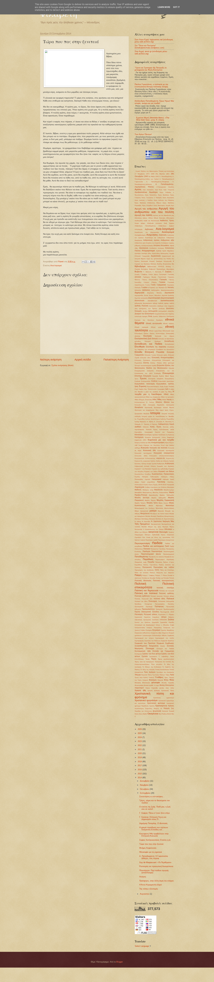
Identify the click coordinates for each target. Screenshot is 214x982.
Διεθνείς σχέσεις (163, 303)
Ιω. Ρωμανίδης (140, 419)
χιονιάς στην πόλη (166, 688)
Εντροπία (160, 365)
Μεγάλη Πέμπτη (150, 500)
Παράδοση (148, 559)
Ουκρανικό (170, 535)
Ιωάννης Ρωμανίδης (167, 419)
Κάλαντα (145, 427)
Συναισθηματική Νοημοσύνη (146, 646)
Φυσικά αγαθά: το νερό (151, 685)
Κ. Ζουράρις (158, 421)
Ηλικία (164, 399)
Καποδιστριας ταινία (166, 429)
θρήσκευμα (157, 407)
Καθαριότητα (163, 424)
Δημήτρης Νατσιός (154, 293)
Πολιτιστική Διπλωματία (166, 601)
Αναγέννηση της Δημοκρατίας (147, 232)
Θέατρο (167, 402)
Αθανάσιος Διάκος (141, 218)
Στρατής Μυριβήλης (167, 630)
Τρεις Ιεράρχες (150, 672)
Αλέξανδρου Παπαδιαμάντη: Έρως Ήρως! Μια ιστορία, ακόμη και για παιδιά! (154, 102)
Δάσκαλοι (138, 290)
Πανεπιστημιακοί (168, 554)
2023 (140, 741)
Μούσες (147, 516)
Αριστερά (138, 253)
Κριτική (171, 461)
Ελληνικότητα (156, 360)
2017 (140, 765)
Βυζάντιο (138, 272)
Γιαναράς (163, 279)
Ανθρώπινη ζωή (140, 243)
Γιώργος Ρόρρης (150, 282)
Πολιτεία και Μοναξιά (148, 578)
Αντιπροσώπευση (147, 245)
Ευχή (136, 389)
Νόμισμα (165, 527)
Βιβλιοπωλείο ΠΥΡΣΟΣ (155, 266)
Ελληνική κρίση (162, 355)
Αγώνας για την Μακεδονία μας (163, 215)
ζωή (166, 389)
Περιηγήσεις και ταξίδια (163, 567)
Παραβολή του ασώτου (156, 557)
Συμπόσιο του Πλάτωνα (152, 640)
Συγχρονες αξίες (156, 633)
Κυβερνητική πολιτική (142, 466)
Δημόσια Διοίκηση (168, 295)
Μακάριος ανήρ (148, 490)
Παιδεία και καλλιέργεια (153, 546)
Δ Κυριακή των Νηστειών (156, 287)
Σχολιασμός (153, 656)
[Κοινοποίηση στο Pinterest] (94, 261)
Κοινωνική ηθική (141, 456)
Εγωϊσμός (159, 320)
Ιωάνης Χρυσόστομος (152, 419)
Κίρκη (167, 442)
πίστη (157, 570)
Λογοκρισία (170, 484)
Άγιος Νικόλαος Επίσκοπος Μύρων (148, 203)
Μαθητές (138, 490)
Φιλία (171, 680)
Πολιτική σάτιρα (168, 596)
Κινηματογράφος (158, 442)
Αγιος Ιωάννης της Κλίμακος (164, 200)
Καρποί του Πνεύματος (164, 432)
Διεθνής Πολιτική (141, 306)
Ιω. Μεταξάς (170, 416)
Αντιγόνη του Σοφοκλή (153, 243)
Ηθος (154, 399)
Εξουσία (171, 368)
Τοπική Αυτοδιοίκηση (162, 669)
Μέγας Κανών (163, 503)
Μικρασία (161, 511)
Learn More (164, 7)
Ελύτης (146, 363)
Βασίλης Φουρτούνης (164, 264)
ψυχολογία (157, 711)
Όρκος (163, 535)
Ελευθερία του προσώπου (165, 349)
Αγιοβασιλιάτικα (141, 192)
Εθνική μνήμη (156, 327)
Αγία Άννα (158, 190)
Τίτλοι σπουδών (156, 664)
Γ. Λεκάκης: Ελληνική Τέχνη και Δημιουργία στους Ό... (152, 818)
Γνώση (147, 285)
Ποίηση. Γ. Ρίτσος (161, 575)
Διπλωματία (153, 311)
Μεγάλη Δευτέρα (142, 498)
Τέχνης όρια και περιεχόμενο (144, 661)
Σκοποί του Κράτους (142, 622)
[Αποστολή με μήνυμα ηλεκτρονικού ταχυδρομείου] (83, 261)
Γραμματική (161, 285)
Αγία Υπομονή (168, 190)
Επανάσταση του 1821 (144, 373)
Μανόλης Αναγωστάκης (160, 492)
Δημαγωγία (139, 293)
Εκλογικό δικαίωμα (153, 341)
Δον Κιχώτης (169, 314)
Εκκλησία (148, 336)
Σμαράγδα (155, 622)
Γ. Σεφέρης (167, 272)
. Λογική (137, 171)
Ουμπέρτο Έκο (140, 537)
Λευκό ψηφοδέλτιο (148, 482)
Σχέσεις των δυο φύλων (151, 654)
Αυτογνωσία (167, 261)
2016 (140, 769)
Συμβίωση (170, 635)
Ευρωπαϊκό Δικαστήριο (166, 381)
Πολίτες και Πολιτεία (162, 578)
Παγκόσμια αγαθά (151, 540)
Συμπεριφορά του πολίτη (164, 638)
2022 (140, 745)
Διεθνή (172, 303)
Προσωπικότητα (148, 609)
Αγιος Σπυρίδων (147, 205)
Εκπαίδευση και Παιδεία (148, 344)
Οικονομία (163, 532)
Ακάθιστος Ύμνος (167, 220)
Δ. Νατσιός (169, 287)
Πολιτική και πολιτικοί (146, 593)
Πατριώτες (158, 562)
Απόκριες (161, 248)
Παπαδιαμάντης (141, 556)
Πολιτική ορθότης (166, 593)
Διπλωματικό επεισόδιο (166, 311)
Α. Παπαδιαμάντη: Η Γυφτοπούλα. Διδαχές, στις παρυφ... (153, 857)
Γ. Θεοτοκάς (157, 272)
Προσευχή (149, 606)
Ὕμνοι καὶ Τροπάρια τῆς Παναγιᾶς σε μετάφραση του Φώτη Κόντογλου (151, 69)
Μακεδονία (158, 490)
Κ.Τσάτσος (153, 424)
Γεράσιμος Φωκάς (149, 277)
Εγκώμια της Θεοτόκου (144, 320)
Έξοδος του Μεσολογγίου (157, 368)
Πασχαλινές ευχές (141, 562)
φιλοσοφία (155, 682)
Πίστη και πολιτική (141, 572)
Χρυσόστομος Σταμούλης (143, 708)
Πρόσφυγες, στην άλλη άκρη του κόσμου (156, 881)
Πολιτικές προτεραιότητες (163, 580)
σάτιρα (163, 617)
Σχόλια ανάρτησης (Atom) (62, 365)
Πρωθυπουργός (168, 609)
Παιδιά (172, 546)
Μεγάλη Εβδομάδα (158, 498)
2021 (140, 749)
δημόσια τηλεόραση (141, 298)
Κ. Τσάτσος (145, 424)
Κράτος (153, 461)
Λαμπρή (147, 479)
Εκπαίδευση (169, 341)
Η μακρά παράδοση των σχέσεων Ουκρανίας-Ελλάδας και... (153, 828)
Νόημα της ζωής (154, 527)
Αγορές (168, 205)
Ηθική (166, 394)
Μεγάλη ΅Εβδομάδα (167, 495)
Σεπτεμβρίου (145, 793)
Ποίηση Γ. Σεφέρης (148, 575)
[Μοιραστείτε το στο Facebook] (91, 261)
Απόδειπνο (153, 248)
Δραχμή (144, 316)
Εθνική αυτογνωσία (154, 323)
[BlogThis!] (85, 261)
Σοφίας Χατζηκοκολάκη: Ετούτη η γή (154, 840)
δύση (150, 316)
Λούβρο (147, 487)
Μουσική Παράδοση (157, 516)
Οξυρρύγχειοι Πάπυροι (142, 535)
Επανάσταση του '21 (165, 371)
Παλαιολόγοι (139, 549)
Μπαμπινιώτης (169, 516)
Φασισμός (153, 680)
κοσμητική (146, 461)
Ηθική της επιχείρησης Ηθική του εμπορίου (160, 397)
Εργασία (155, 376)
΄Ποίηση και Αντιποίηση (166, 171)
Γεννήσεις (171, 274)
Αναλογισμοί (168, 232)
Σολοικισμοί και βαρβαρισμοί (145, 625)
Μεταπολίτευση (169, 508)
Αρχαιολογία (156, 256)
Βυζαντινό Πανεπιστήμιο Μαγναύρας (161, 269)
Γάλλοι (150, 274)
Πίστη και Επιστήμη (167, 570)
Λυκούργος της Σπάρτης (159, 487)
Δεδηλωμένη (155, 290)
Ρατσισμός (139, 614)
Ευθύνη (154, 381)
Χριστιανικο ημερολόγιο (163, 697)
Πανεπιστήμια (156, 551)
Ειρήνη (146, 333)
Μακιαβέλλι (138, 492)
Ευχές (162, 386)
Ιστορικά (164, 413)
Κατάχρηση (139, 437)
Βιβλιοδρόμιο (140, 266)
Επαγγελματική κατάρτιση (144, 371)
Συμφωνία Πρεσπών (167, 640)
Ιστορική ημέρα (147, 416)
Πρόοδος (171, 604)
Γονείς (153, 285)
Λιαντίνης (161, 482)
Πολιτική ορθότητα (142, 596)
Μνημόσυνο (145, 513)
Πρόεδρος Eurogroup (143, 604)
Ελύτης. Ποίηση (156, 363)
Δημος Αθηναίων (155, 295)
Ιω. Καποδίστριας (159, 416)
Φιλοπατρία (146, 682)
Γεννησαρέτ (163, 274)
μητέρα (153, 510)
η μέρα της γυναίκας (151, 392)
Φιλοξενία (138, 682)
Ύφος (166, 677)
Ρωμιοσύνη (162, 614)
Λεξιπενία (166, 479)
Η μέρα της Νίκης (165, 392)
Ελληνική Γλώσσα (154, 352)
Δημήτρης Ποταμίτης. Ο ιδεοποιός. (153, 823)
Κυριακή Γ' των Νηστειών (143, 469)
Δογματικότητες (160, 314)
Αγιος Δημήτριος (168, 197)
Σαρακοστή (138, 617)
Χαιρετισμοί (139, 688)
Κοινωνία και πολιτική (158, 448)
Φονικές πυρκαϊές (168, 682)
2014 (140, 777)
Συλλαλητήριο (147, 635)
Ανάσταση (163, 235)
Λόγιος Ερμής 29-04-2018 (157, 484)
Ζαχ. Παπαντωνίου (150, 389)
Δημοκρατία (169, 293)
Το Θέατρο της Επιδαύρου (151, 667)
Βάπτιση (153, 264)
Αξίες (136, 248)
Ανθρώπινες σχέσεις (151, 240)
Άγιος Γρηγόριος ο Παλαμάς (152, 197)
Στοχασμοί (156, 630)
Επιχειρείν (147, 376)
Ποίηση (138, 575)
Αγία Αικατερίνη (148, 190)
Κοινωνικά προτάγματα (143, 453)
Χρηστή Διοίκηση (153, 690)
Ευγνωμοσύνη (145, 381)
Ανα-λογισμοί (56, 265)
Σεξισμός (171, 617)
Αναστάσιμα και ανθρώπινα (155, 237)
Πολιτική (140, 583)
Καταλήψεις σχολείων (151, 435)
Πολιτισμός (152, 601)
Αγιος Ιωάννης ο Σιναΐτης (144, 200)
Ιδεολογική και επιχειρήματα (144, 410)
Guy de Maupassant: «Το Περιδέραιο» (155, 862)
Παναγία (146, 549)
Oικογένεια (152, 713)
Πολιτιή (171, 578)
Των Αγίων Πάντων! (143, 134)
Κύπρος (153, 466)
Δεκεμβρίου (145, 781)
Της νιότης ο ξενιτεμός (148, 889)
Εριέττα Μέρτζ (164, 376)
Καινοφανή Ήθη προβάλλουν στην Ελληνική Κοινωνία (154, 835)
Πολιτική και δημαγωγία (146, 590)
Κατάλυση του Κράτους (166, 435)
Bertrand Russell (168, 711)
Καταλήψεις (139, 435)
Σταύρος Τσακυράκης (154, 627)
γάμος (156, 274)
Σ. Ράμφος (170, 614)
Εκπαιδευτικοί (169, 344)
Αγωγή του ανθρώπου (146, 208)
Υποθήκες (159, 677)
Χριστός (152, 706)
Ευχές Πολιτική (169, 386)
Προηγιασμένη (160, 604)
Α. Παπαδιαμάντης (165, 176)
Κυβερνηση (161, 463)
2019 (140, 757)
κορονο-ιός (160, 458)
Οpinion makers (140, 540)
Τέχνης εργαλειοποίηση (166, 659)
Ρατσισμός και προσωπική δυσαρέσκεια (156, 866)
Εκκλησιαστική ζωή (143, 338)
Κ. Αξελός (150, 421)
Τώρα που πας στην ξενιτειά (151, 844)
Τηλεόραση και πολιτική (163, 661)
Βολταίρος (144, 269)
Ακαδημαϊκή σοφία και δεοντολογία (147, 220)
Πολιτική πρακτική (157, 596)
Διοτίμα (145, 311)
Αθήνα (150, 218)
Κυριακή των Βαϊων (166, 471)
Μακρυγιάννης (147, 492)
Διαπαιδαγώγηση (167, 300)
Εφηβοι (141, 389)
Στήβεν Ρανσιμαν (146, 630)
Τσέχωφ (138, 675)
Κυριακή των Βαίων (151, 471)
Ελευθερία (140, 346)
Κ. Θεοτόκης (167, 421)
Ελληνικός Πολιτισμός (142, 360)
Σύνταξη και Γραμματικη (163, 651)
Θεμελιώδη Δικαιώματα (165, 405)
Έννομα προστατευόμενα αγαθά (145, 365)
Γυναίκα (144, 287)
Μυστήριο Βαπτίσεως (142, 519)
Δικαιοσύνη (152, 306)
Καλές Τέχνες (155, 427)
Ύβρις (167, 675)
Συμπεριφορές (139, 640)
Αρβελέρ (158, 251)
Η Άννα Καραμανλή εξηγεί (150, 885)
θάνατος (159, 402)
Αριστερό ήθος (146, 253)
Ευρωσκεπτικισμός (153, 386)
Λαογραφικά (156, 479)
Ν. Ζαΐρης (138, 521)
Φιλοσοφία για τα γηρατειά (150, 852)
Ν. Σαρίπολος (156, 521)
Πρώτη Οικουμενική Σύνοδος (147, 612)
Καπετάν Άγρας (152, 429)
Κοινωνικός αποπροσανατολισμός (162, 456)
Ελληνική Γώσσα (150, 355)
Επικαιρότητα (168, 373)
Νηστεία (144, 527)
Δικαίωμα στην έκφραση (165, 306)
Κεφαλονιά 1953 (140, 440)
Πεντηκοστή (147, 567)
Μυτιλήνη (158, 519)
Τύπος (150, 675)
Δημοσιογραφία (154, 298)
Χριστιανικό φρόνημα (156, 703)
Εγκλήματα (170, 316)
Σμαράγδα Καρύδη (167, 622)
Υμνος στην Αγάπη (141, 677)
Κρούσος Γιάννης (140, 463)
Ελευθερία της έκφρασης (156, 347)
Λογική (145, 484)
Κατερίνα (148, 437)
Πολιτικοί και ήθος (141, 601)
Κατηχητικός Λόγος (159, 437)
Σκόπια (171, 619)
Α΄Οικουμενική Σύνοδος (165, 187)
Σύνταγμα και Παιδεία (165, 648)
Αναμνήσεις (152, 235)
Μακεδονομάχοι (169, 490)
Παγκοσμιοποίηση (142, 543)
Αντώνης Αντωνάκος (161, 245)
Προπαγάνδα (139, 606)
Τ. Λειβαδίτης (163, 656)
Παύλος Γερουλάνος (150, 565)
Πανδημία (146, 551)
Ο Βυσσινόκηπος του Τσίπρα (153, 529)
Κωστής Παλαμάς (141, 477)
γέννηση (138, 277)
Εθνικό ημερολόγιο (155, 331)
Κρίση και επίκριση (162, 461)
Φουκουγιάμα (139, 685)
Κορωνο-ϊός (139, 461)
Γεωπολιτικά (162, 277)
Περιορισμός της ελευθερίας (144, 570)
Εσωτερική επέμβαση (155, 378)
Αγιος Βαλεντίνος (151, 195)
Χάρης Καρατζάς (151, 688)
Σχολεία (145, 656)
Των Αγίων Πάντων (158, 675)
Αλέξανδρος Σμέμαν (166, 226)
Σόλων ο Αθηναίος (162, 625)
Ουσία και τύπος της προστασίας (158, 537)
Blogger (119, 962)
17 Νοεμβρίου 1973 (142, 174)
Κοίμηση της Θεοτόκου (152, 445)
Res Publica (163, 714)
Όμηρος (171, 532)
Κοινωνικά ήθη (149, 450)
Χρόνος (171, 706)
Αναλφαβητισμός (140, 235)
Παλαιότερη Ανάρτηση (116, 359)
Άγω (172, 205)
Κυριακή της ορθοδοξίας (160, 469)
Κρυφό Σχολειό (152, 463)
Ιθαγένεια (146, 413)
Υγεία (172, 675)
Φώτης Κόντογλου (167, 685)
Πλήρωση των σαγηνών (165, 572)
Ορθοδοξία (155, 535)
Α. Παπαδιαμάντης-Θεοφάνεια (157, 181)
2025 (140, 733)
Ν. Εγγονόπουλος (168, 519)
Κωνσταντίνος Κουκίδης (143, 474)
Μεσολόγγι (170, 505)
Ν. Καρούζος (146, 521)
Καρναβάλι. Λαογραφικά (144, 432)
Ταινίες (147, 659)
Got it (176, 7)
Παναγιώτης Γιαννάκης (158, 549)
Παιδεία (157, 543)
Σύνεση (162, 646)
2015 (140, 774)
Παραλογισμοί (160, 559)
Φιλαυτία (160, 680)
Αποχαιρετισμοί (148, 251)
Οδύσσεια (168, 529)
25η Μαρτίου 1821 (162, 174)
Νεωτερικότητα (156, 524)
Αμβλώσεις (149, 229)
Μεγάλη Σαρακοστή (165, 500)
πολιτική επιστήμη (165, 588)
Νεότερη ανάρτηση (51, 359)
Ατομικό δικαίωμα (155, 261)
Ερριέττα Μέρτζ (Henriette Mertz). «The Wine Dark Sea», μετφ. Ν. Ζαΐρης (152, 119)
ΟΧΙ (172, 537)
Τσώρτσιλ (144, 675)
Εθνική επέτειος (168, 323)
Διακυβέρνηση (152, 300)
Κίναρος (137, 442)
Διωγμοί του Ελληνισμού (144, 314)
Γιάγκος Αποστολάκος (150, 279)
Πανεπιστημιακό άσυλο (151, 554)
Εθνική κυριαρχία (141, 327)
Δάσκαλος (146, 290)
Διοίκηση (162, 308)
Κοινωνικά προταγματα (166, 450)
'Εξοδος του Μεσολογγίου (149, 171)
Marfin (145, 714)
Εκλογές (155, 338)
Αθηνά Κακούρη (159, 218)
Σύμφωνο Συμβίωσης (165, 643)
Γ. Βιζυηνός (147, 272)
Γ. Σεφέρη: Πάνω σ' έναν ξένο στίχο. (154, 813)
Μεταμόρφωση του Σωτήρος (145, 508)
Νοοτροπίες (138, 529)
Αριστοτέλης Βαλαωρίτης (160, 253)
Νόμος (172, 527)
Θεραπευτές (148, 407)
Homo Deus (139, 714)
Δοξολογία (138, 316)
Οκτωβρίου (145, 789)
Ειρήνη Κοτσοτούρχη (157, 333)
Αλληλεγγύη (138, 229)
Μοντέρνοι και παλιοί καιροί (159, 513)
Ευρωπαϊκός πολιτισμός (145, 384)
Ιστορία (155, 413)
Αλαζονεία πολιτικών (154, 223)
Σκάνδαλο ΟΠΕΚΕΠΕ (159, 620)
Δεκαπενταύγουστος (167, 290)
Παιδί (167, 546)
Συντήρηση (138, 654)
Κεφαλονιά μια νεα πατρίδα (161, 440)
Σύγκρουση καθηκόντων (143, 633)
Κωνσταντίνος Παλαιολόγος (163, 474)
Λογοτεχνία (139, 487)
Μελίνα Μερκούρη (156, 505)
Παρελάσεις (170, 559)
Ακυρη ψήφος (140, 223)
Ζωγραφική (161, 389)
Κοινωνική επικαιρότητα (164, 453)
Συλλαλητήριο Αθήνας (159, 635)
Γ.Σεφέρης (144, 274)
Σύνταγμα (150, 648)
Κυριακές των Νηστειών (165, 466)
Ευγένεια (137, 381)
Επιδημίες (157, 373)
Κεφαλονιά (170, 437)
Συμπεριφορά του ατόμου (144, 638)
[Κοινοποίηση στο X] (88, 261)
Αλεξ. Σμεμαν (169, 223)
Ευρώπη (142, 386)
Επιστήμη (138, 376)
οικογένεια (153, 532)
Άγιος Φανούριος (159, 205)
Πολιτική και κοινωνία (166, 591)
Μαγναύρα (170, 487)
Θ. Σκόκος (150, 402)
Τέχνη (153, 659)
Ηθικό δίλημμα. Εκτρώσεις (143, 399)
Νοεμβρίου (144, 785)
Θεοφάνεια (139, 407)
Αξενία (172, 245)
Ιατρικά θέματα (168, 407)
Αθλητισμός (170, 218)
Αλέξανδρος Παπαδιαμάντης (145, 226)
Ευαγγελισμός (169, 378)
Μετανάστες (159, 508)
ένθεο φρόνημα (168, 363)
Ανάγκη (142, 877)
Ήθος (159, 399)
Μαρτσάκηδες (153, 495)
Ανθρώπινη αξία (167, 240)
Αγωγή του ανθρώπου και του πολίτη (154, 210)
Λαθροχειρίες (154, 477)
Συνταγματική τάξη (143, 651)
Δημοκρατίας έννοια (141, 295)
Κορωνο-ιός (170, 458)
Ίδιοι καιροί (160, 410)
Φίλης (166, 680)
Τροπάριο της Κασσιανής (165, 672)
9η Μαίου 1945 (154, 176)
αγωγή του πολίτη (143, 215)
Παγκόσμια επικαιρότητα (166, 540)
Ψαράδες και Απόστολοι (143, 711)
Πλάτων (152, 572)
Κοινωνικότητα (139, 458)
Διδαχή (155, 303)
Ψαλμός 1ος (168, 708)
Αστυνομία (144, 261)
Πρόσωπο (159, 609)
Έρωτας (143, 378)
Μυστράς (152, 519)
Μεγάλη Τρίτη (152, 503)
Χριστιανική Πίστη (167, 690)
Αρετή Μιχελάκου (168, 251)
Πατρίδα (151, 562)
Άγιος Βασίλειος (163, 195)
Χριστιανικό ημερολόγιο (146, 700)
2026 (140, 729)
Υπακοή (151, 677)
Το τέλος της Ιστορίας (147, 669)
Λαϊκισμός (164, 477)
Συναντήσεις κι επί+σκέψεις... (152, 796)
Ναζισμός (166, 521)
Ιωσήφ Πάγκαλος (140, 421)
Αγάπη (138, 189)
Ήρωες (169, 399)
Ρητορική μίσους (150, 614)
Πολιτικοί (170, 598)
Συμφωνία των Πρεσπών (145, 643)
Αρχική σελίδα (83, 359)
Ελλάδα (138, 352)
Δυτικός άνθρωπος (159, 316)
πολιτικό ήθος (159, 599)
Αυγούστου (145, 894)
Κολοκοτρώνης (150, 458)
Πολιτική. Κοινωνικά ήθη (143, 599)
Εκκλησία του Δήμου (164, 336)
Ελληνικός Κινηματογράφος (163, 357)
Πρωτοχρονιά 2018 (167, 612)
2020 (140, 753)
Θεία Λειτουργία (149, 405)
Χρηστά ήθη (140, 690)
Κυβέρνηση (169, 463)
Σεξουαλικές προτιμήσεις (143, 620)
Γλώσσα (162, 282)
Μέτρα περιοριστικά (141, 511)
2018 (140, 761)
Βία (173, 264)
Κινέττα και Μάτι (145, 442)
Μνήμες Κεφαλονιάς (147, 848)
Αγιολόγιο (153, 192)
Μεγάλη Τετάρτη (140, 503)
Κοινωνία (145, 448)
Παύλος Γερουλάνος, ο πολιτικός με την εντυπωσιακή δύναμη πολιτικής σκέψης (151, 85)
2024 (140, 737)
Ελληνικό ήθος (145, 357)
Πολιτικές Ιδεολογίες (143, 580)
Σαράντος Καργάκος (151, 617)
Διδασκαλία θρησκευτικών (143, 303)
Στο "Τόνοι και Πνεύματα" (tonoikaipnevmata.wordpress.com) (149, 46)
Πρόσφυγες (159, 606)
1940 (152, 174)
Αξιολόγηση (143, 248)
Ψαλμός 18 (158, 708)
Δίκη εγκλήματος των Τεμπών (146, 308)
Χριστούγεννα (161, 706)
